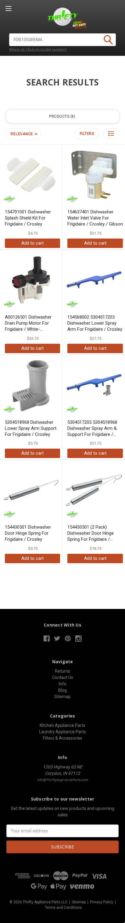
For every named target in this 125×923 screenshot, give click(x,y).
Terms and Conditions (63, 907)
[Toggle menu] (8, 8)
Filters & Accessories (62, 738)
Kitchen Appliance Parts (62, 725)
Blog (62, 690)
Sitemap (62, 696)
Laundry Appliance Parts (62, 731)
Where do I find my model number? (38, 50)
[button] (111, 133)
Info (62, 683)
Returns (62, 671)
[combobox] (62, 39)
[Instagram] (78, 638)
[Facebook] (46, 638)
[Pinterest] (68, 638)
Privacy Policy (101, 902)
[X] (57, 638)
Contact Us (62, 677)
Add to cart (32, 243)
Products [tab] (61, 116)
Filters (87, 134)
